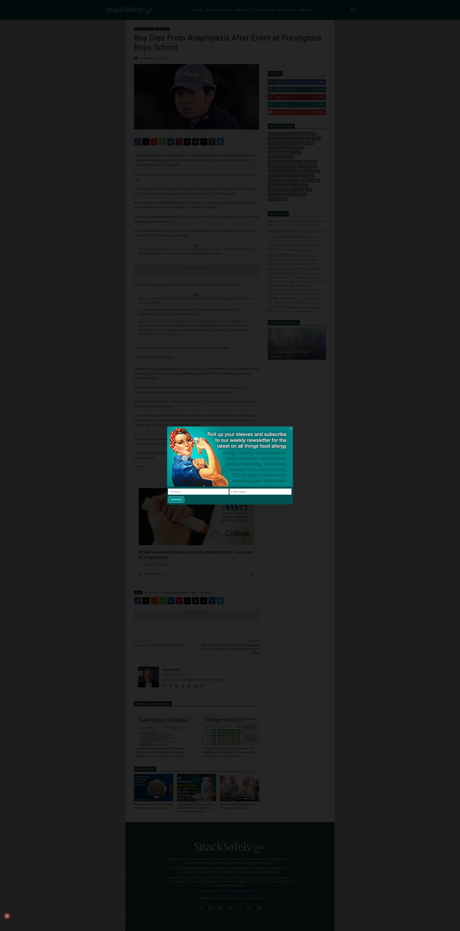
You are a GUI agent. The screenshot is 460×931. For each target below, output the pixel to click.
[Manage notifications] (7, 916)
